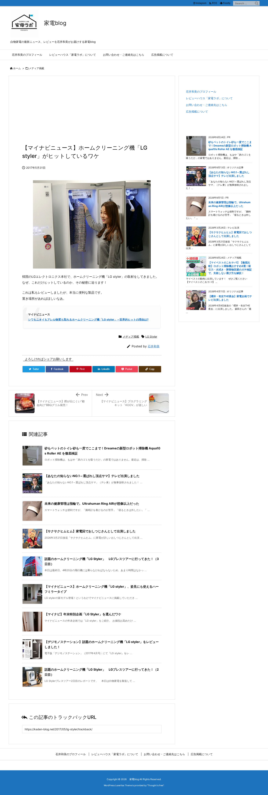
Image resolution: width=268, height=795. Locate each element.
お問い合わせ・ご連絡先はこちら (206, 105)
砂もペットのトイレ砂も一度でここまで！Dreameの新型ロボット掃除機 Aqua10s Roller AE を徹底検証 (230, 145)
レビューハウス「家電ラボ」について (209, 98)
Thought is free (155, 785)
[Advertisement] (91, 112)
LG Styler (151, 336)
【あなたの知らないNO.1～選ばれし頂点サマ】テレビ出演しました (92, 476)
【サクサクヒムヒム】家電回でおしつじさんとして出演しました (90, 531)
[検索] (257, 3)
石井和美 (154, 346)
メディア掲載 (36, 68)
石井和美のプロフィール (201, 91)
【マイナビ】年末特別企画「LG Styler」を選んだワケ (83, 614)
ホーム (17, 68)
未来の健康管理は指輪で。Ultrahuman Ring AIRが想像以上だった (92, 503)
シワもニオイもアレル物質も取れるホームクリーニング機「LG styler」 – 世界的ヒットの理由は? (88, 319)
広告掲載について (197, 111)
